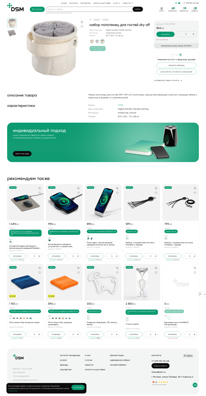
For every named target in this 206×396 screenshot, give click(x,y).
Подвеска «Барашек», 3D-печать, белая (102, 323)
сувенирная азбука (120, 360)
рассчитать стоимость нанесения (176, 72)
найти (137, 9)
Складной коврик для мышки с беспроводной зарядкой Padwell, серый (24, 248)
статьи (88, 360)
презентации (117, 355)
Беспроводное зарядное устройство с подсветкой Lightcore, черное (60, 246)
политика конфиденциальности (25, 380)
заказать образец (176, 65)
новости (89, 365)
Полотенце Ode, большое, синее (24, 322)
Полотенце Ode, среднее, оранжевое (60, 323)
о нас (88, 355)
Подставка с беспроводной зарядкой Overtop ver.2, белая (100, 243)
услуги (63, 360)
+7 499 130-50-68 (190, 3)
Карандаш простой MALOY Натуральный (176, 323)
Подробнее (13, 391)
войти (161, 11)
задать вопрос (160, 366)
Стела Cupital (132, 324)
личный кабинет (118, 365)
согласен (78, 387)
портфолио (66, 369)
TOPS (120, 105)
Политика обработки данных (199, 294)
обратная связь (22, 154)
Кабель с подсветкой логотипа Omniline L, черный (178, 243)
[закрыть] (204, 294)
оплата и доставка (95, 369)
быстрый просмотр (25, 202)
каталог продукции (70, 355)
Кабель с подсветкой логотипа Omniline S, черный (140, 243)
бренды (64, 365)
